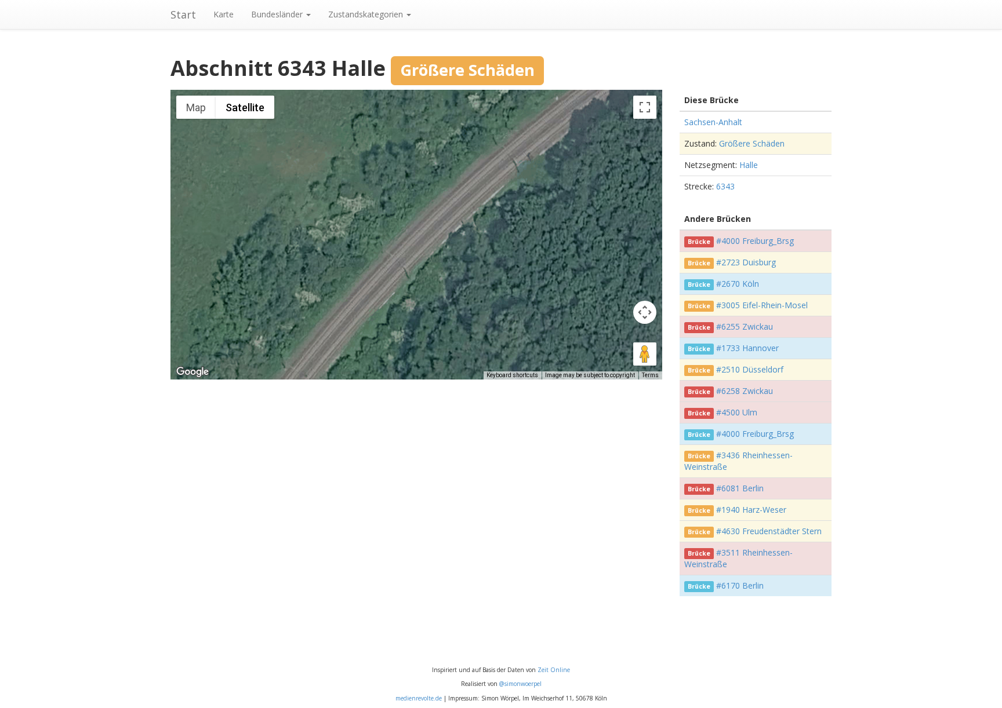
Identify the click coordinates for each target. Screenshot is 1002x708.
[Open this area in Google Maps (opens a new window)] (192, 371)
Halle (748, 164)
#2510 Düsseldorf (749, 369)
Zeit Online (554, 670)
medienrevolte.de (418, 698)
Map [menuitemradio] (196, 107)
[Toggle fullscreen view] (644, 107)
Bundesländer (278, 14)
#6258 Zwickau (744, 390)
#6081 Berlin (740, 488)
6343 (725, 186)
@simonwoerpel (520, 684)
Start (183, 14)
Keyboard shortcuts (512, 375)
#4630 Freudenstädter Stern (769, 531)
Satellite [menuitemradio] (245, 107)
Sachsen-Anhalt (713, 121)
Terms (650, 375)
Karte (223, 14)
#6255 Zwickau (744, 326)
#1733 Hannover (747, 347)
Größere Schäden (752, 143)
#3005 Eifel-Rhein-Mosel (762, 305)
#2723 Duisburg (746, 262)
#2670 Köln (737, 283)
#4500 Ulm (736, 412)
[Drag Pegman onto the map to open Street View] (644, 354)
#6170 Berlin (740, 585)
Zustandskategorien (366, 14)
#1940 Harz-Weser (751, 509)
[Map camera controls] (644, 312)
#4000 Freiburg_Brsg (755, 240)
